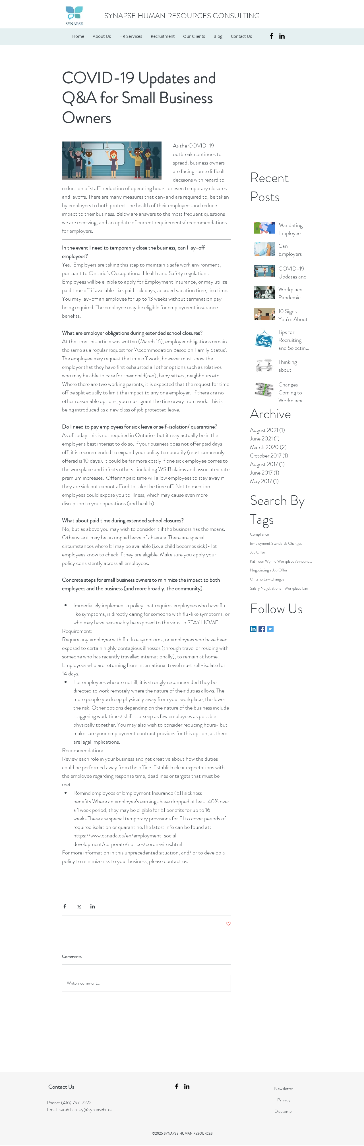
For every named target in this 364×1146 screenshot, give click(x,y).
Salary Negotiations (265, 588)
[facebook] (271, 36)
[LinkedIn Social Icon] (253, 629)
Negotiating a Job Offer (269, 570)
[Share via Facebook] (64, 906)
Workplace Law (296, 588)
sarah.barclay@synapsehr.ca (85, 1109)
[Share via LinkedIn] (92, 906)
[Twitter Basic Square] (270, 629)
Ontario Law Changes (267, 579)
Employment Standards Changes (276, 543)
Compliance (259, 534)
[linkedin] (282, 36)
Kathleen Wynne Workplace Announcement (281, 561)
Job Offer (257, 552)
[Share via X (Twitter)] (78, 906)
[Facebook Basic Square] (261, 629)
